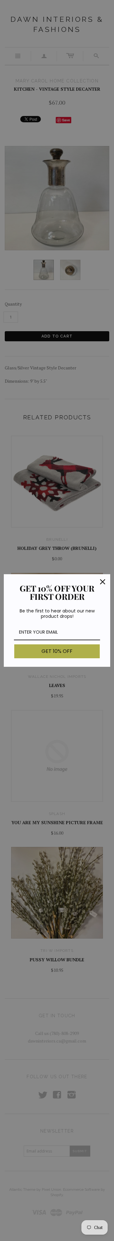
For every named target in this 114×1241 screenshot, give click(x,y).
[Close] (102, 581)
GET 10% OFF (57, 651)
